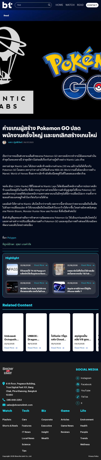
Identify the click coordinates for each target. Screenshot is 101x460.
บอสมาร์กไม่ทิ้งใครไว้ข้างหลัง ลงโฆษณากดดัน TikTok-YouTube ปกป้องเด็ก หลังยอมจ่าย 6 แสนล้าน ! (80, 274)
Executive (46, 425)
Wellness (85, 444)
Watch (70, 5)
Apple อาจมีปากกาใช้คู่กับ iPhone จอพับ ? (79, 290)
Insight (45, 431)
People (84, 431)
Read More (39, 265)
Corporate (47, 419)
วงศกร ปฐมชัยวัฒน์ (15, 142)
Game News (67, 425)
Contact (92, 5)
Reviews (65, 431)
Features (26, 425)
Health (83, 425)
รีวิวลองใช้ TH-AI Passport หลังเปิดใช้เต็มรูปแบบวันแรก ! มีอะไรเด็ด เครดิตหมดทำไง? (33, 273)
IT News (26, 431)
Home (59, 5)
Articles (65, 419)
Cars (24, 419)
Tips (24, 450)
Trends (84, 438)
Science (26, 444)
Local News (28, 438)
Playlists (6, 419)
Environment (87, 419)
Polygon (11, 238)
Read (80, 5)
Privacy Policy (94, 456)
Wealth (45, 438)
